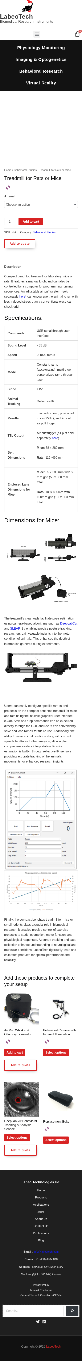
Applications (41, 1204)
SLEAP (15, 628)
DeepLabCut (68, 623)
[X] (38, 1322)
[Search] (72, 1311)
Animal (9, 196)
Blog (41, 1240)
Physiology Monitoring (41, 47)
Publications (41, 1233)
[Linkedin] (44, 1322)
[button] (36, 34)
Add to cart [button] (15, 1052)
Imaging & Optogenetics (41, 59)
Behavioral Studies (25, 170)
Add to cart (31, 221)
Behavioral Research (41, 71)
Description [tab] (12, 266)
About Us (41, 1219)
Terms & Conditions (41, 1290)
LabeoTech (16, 16)
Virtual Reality (41, 83)
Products (41, 1197)
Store (41, 1211)
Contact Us (41, 1226)
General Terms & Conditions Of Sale (41, 1295)
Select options (55, 1052)
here (22, 296)
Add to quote (20, 243)
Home (7, 170)
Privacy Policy (41, 1285)
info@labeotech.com (46, 1251)
